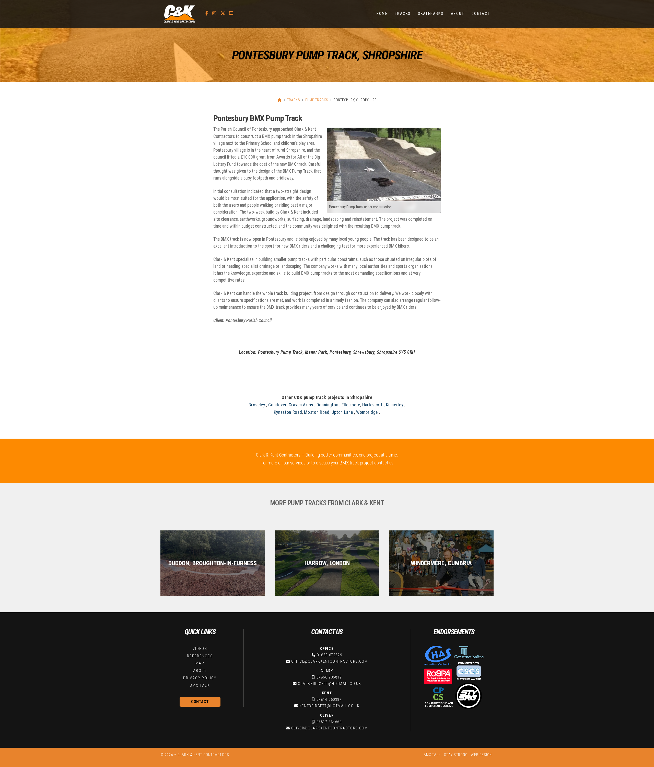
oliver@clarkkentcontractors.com (329, 728)
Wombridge (367, 412)
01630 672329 (329, 655)
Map (199, 663)
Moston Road (316, 412)
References (200, 656)
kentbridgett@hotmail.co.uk (329, 706)
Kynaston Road (288, 412)
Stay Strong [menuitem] (456, 755)
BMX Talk (200, 685)
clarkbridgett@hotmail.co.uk (329, 684)
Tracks (293, 100)
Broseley (257, 404)
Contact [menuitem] (481, 14)
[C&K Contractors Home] (179, 14)
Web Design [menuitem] (481, 755)
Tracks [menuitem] (403, 14)
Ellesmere (351, 404)
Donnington (327, 404)
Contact (200, 701)
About (200, 671)
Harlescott (372, 404)
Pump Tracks (316, 100)
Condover (277, 404)
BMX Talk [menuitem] (432, 755)
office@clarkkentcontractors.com (329, 661)
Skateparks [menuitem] (430, 14)
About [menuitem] (457, 14)
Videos (200, 649)
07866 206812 (329, 677)
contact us (383, 463)
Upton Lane (342, 412)
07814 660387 (329, 699)
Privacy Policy (200, 678)
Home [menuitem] (382, 14)
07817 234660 (329, 722)
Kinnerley (394, 404)
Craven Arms (301, 404)
